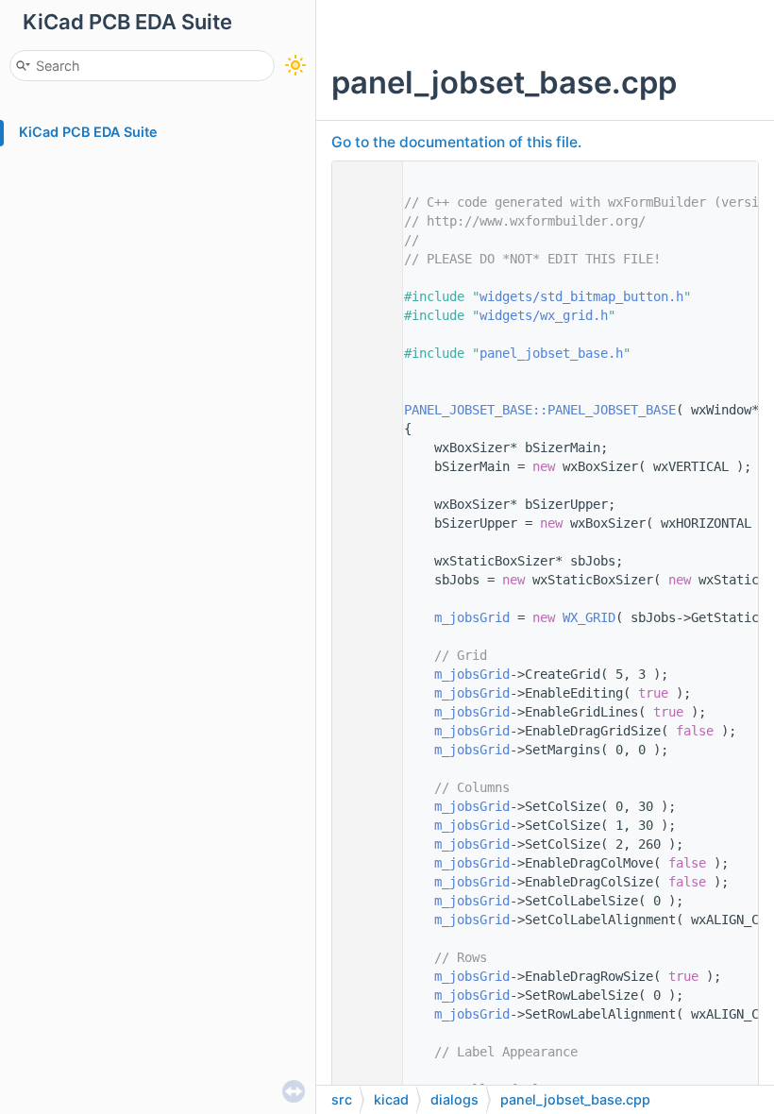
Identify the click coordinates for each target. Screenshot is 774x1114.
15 (362, 409)
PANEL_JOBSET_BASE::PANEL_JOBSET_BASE (540, 409)
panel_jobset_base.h (551, 353)
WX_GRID (589, 617)
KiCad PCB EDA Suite (88, 132)
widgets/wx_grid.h (544, 315)
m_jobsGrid (472, 617)
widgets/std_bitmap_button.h (581, 296)
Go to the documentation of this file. (456, 142)
